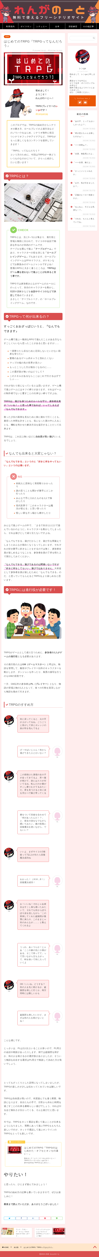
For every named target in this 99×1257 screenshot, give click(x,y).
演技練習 (73, 26)
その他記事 (88, 26)
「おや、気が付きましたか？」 (83, 184)
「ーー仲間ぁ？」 (81, 145)
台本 (57, 26)
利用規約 (10, 26)
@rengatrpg (42, 114)
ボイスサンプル (26, 27)
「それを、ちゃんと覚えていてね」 (83, 220)
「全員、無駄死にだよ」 (83, 154)
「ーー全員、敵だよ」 (83, 162)
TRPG (7, 36)
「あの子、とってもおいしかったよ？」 (83, 123)
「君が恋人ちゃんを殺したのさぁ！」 (83, 134)
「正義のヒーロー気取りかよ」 (83, 196)
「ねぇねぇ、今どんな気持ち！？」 (83, 208)
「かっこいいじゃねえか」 (83, 172)
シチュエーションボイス (41, 27)
